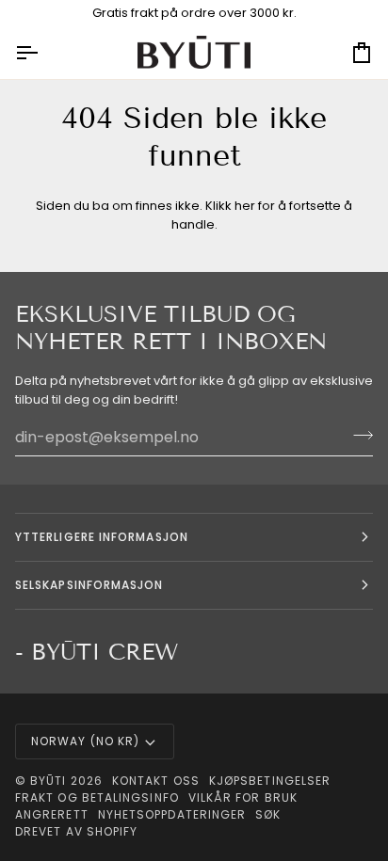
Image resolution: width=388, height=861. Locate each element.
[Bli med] (357, 435)
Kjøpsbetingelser (270, 781)
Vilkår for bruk (243, 797)
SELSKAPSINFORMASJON (89, 585)
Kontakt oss (156, 781)
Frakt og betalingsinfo (97, 797)
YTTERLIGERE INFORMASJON (101, 537)
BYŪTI (48, 781)
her (244, 206)
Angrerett (52, 814)
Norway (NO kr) (85, 741)
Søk (268, 814)
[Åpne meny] (43, 52)
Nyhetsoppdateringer (172, 814)
